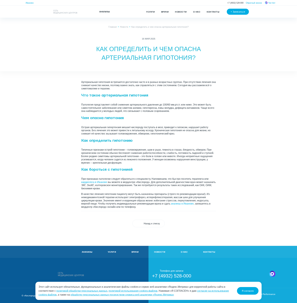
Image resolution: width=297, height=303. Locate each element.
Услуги (150, 12)
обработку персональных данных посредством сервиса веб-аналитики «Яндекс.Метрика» (122, 294)
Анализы (87, 252)
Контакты (213, 12)
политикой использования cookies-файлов (133, 291)
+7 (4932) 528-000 (235, 3)
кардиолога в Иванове (94, 182)
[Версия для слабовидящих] (259, 11)
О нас (196, 12)
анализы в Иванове (182, 203)
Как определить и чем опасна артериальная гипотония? (160, 27)
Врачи (165, 12)
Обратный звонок (254, 3)
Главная (112, 27)
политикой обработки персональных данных (81, 291)
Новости (181, 12)
